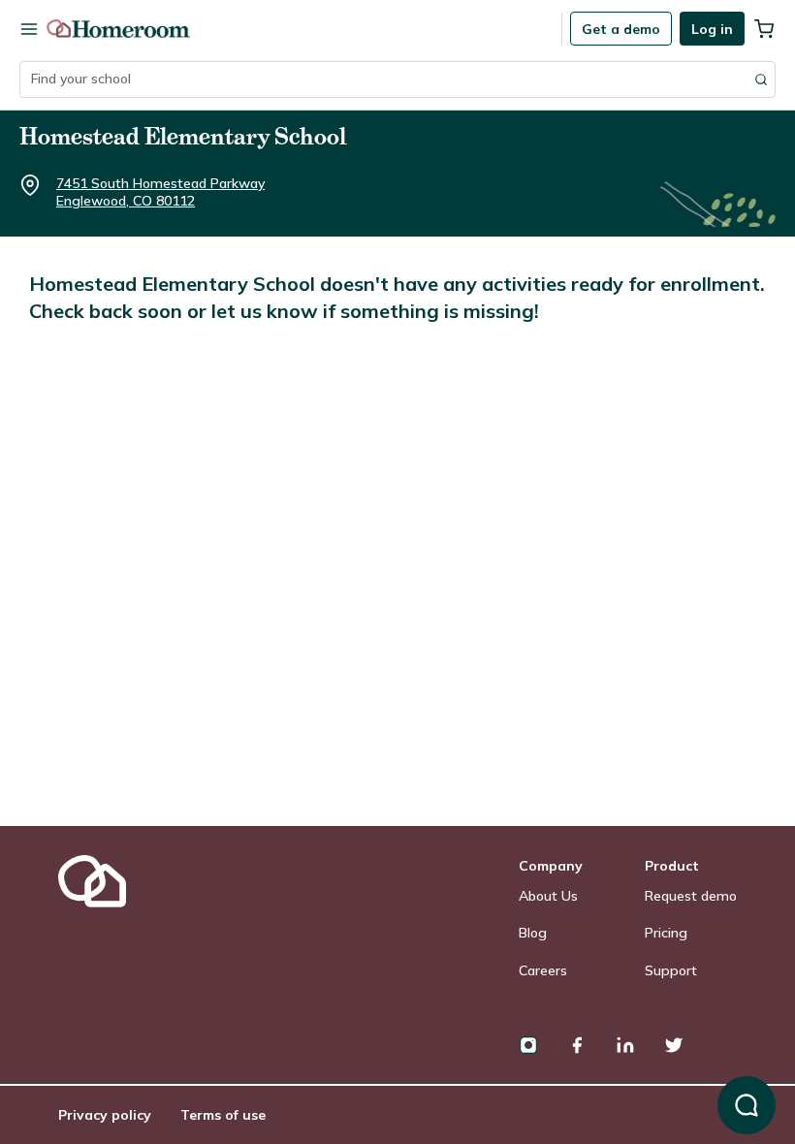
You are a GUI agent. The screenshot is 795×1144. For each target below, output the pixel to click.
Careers (543, 970)
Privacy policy (104, 1115)
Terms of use (223, 1115)
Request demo (691, 896)
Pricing (666, 932)
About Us (548, 896)
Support (671, 970)
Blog (533, 932)
